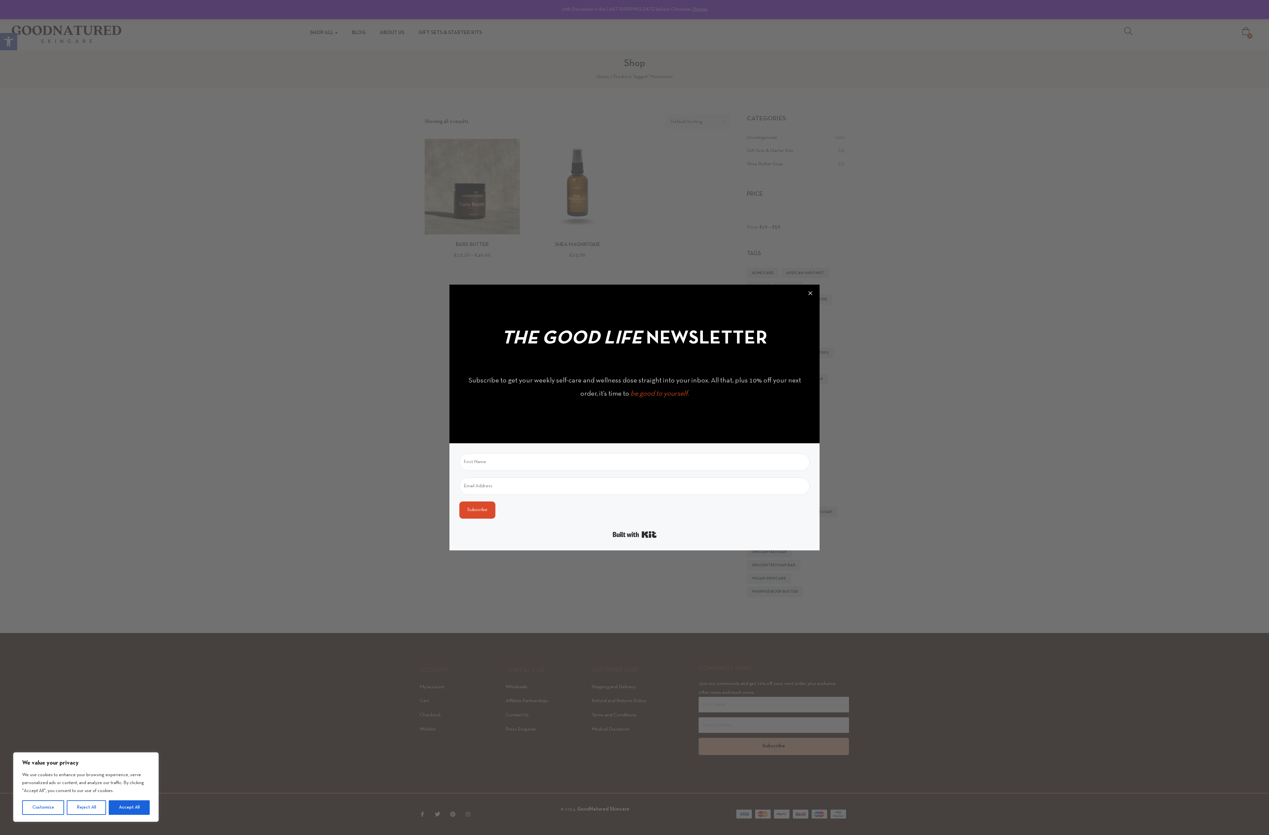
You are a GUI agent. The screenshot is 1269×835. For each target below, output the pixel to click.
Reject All (86, 807)
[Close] (810, 293)
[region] (86, 787)
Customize (43, 807)
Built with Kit (635, 534)
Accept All (129, 807)
